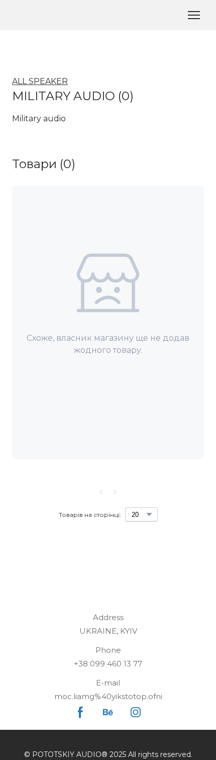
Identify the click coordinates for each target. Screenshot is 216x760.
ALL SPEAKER (40, 81)
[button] (80, 712)
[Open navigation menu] (194, 15)
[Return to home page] (21, 15)
